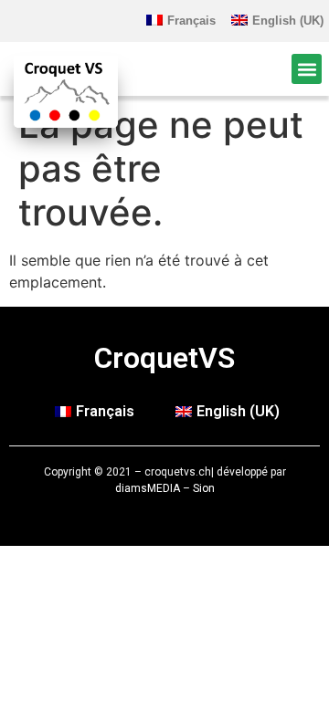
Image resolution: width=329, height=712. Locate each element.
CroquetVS (164, 357)
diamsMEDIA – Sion (165, 488)
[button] (307, 69)
